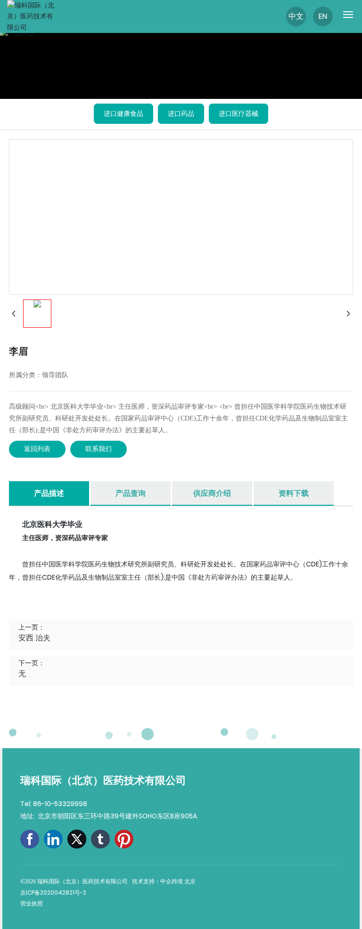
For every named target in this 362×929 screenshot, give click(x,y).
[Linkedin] (53, 839)
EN (323, 16)
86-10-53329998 (60, 803)
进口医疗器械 (238, 113)
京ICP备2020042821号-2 (53, 893)
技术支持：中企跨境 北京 (164, 881)
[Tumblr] (100, 839)
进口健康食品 (123, 113)
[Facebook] (29, 839)
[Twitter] (76, 839)
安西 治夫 (34, 637)
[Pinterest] (124, 839)
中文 (296, 16)
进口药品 (181, 113)
